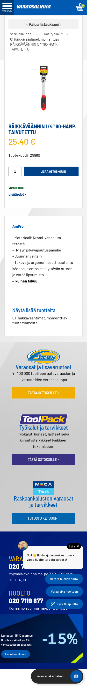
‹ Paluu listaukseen (43, 24)
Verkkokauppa (20, 34)
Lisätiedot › (17, 194)
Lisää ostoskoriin (53, 171)
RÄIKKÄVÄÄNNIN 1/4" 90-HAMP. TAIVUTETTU (34, 46)
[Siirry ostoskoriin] (80, 7)
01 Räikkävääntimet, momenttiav (34, 39)
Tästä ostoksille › (43, 393)
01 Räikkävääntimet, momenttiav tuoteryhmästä (39, 320)
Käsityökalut (53, 34)
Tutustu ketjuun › (44, 518)
